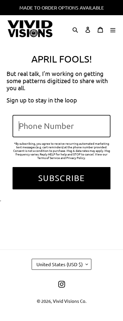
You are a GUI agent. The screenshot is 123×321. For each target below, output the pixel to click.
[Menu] (113, 29)
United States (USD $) (59, 264)
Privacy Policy (75, 157)
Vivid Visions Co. (70, 301)
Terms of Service (48, 157)
